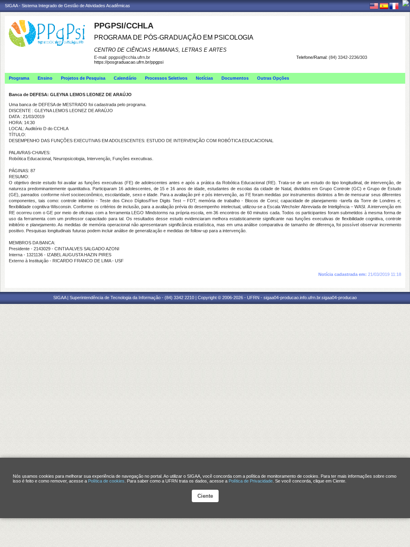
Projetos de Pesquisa (83, 78)
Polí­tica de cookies (106, 481)
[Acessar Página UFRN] (405, 3)
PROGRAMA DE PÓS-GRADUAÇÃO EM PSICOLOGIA (173, 37)
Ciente (205, 496)
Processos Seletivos (166, 78)
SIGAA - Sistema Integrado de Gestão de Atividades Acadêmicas (67, 5)
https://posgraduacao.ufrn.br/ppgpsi (128, 62)
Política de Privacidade (251, 481)
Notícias (204, 78)
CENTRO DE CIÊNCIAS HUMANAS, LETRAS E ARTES (160, 50)
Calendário (125, 78)
